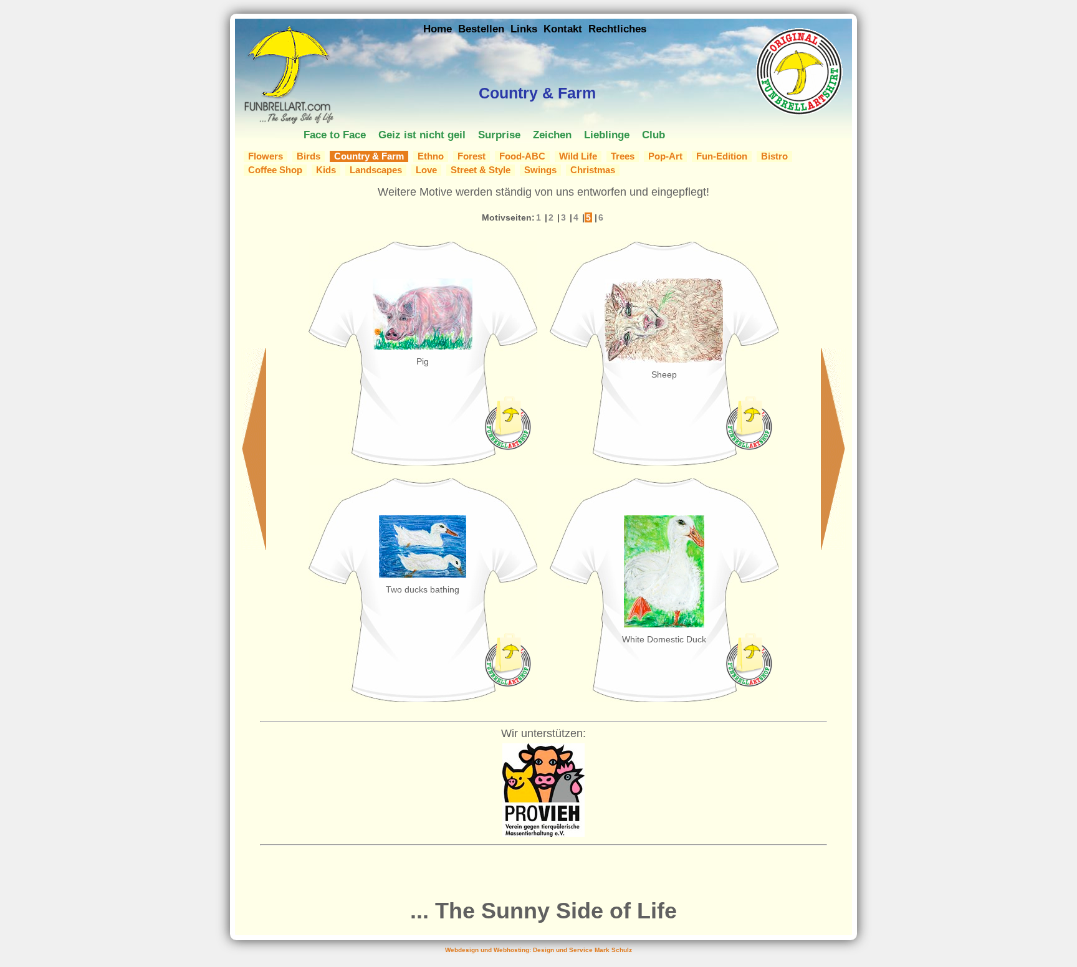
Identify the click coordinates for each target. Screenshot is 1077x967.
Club (653, 134)
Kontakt (562, 28)
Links (523, 28)
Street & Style (480, 170)
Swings (540, 170)
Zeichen (552, 134)
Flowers (265, 156)
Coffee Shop (275, 170)
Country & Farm (369, 156)
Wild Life (578, 156)
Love (426, 170)
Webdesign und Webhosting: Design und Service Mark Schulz (538, 949)
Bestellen (481, 28)
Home (437, 28)
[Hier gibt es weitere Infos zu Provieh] (543, 833)
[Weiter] (833, 546)
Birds (308, 156)
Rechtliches (617, 28)
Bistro (774, 156)
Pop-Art (665, 156)
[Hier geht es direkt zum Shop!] (507, 447)
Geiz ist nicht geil (422, 134)
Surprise (499, 134)
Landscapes (376, 170)
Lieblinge (606, 134)
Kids (326, 170)
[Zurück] (253, 546)
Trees (622, 156)
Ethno (431, 156)
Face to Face (335, 134)
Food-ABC (522, 156)
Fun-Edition (721, 156)
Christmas (592, 170)
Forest (471, 156)
